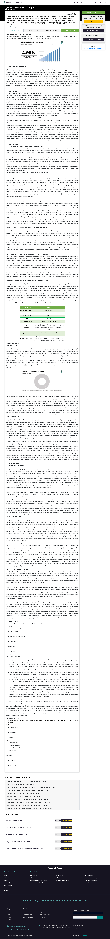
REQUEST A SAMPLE (55, 477)
